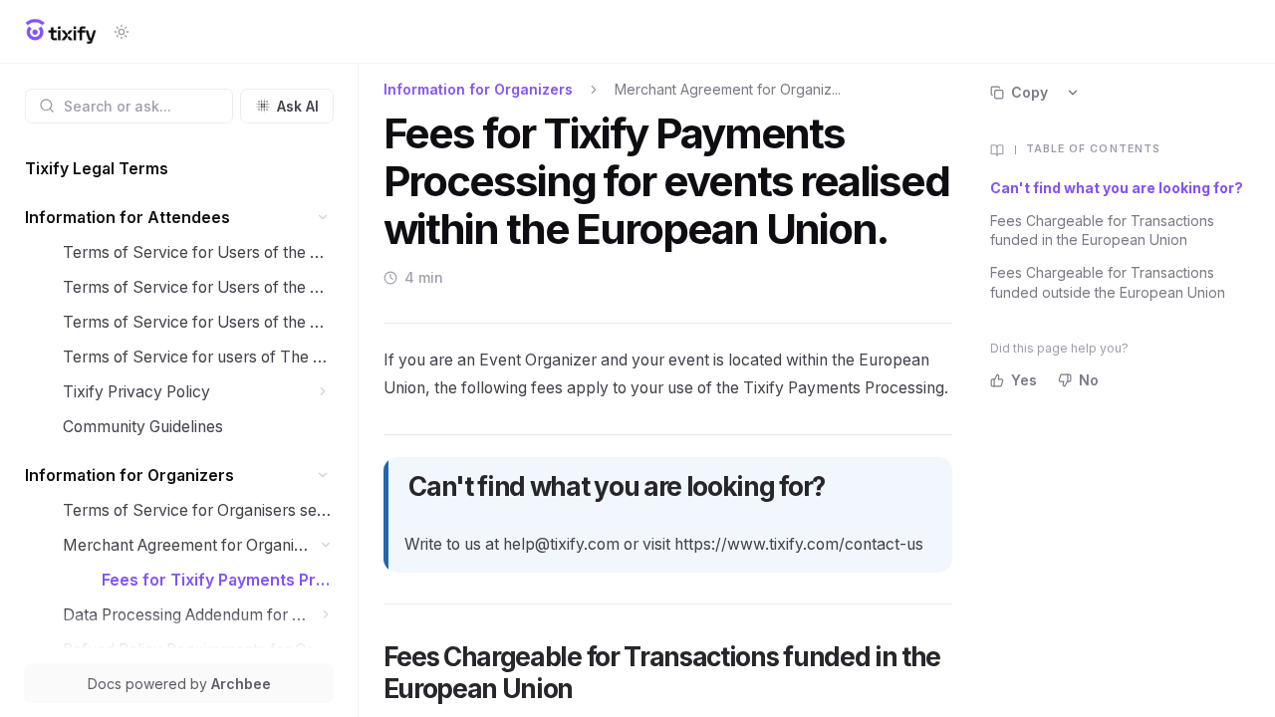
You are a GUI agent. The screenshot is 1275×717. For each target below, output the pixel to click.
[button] (323, 217)
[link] (179, 168)
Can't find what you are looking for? (1116, 187)
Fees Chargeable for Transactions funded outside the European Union (1107, 282)
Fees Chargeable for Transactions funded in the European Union (1102, 230)
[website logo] (61, 32)
